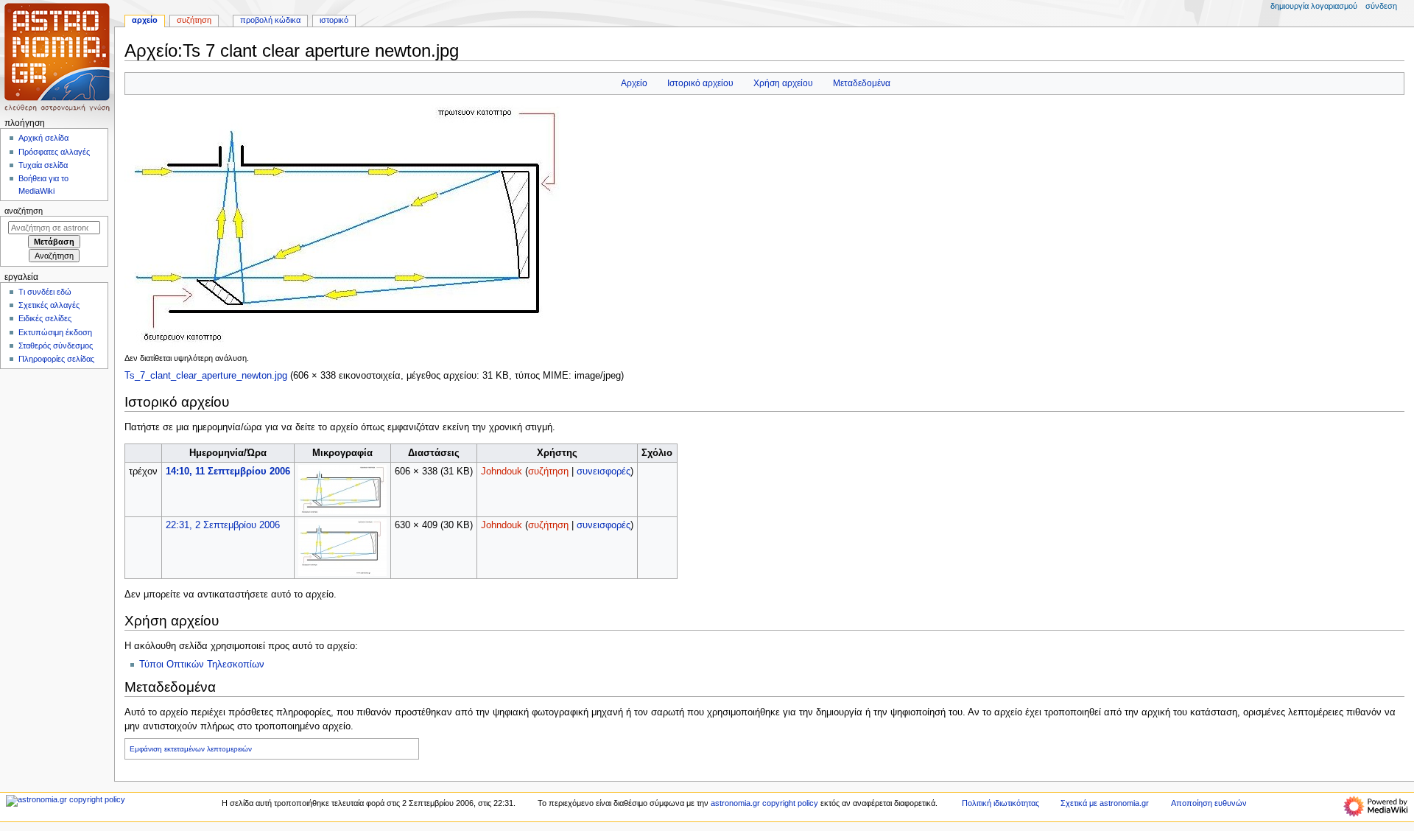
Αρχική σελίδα (43, 137)
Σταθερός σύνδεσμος (55, 345)
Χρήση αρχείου (783, 83)
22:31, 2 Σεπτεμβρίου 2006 (223, 525)
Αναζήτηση (23, 210)
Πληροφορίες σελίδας (56, 358)
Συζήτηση (194, 19)
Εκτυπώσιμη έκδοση (55, 332)
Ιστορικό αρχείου (700, 83)
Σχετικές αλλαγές (49, 305)
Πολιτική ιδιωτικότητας (1000, 803)
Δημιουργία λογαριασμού (1313, 5)
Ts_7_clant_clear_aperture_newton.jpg (205, 376)
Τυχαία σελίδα (43, 165)
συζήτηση (548, 471)
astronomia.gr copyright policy (764, 803)
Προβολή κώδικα (270, 19)
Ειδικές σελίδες (44, 318)
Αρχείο (634, 83)
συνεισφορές (603, 471)
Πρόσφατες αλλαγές (54, 151)
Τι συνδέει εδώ (44, 291)
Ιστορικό (334, 19)
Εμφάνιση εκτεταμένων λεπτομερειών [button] (191, 749)
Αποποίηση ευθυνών (1209, 803)
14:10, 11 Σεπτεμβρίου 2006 (228, 471)
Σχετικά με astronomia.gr (1104, 803)
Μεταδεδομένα (861, 83)
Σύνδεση (1381, 5)
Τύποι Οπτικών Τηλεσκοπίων (201, 664)
